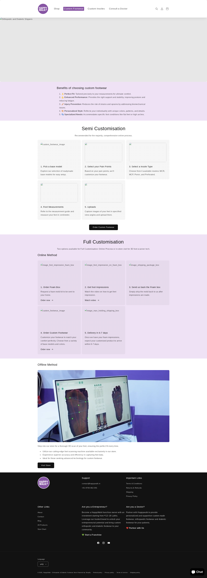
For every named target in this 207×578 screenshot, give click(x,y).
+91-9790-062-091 (89, 488)
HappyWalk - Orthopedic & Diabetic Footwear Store (60, 572)
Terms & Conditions (134, 483)
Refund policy (97, 572)
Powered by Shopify (84, 572)
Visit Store (46, 465)
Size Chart (42, 529)
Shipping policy (135, 572)
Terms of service (122, 572)
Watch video (90, 300)
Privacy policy (109, 572)
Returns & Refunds (134, 488)
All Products (42, 525)
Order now (45, 300)
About (40, 512)
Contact (41, 517)
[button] (156, 8)
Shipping (129, 492)
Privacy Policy (132, 496)
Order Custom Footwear (103, 227)
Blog (39, 521)
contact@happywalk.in (91, 483)
